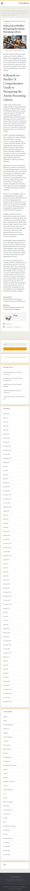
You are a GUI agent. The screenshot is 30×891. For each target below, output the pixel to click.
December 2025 (7, 446)
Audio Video (6, 729)
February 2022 (6, 632)
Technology (6, 842)
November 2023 (7, 547)
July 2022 (5, 612)
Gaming (5, 773)
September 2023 (7, 555)
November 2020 (7, 693)
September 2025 (7, 458)
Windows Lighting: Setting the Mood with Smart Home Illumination (13, 308)
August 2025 (6, 462)
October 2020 (6, 697)
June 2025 (5, 470)
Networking (6, 806)
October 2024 (6, 503)
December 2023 (7, 543)
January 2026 (6, 442)
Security (5, 818)
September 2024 (7, 507)
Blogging (5, 733)
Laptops (5, 798)
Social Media (6, 830)
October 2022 (6, 600)
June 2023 (5, 567)
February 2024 (6, 535)
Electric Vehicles (7, 749)
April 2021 (5, 673)
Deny (23, 21)
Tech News (24, 3)
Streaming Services (8, 838)
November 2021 (7, 645)
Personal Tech (6, 814)
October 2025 (6, 454)
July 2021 (5, 661)
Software (5, 834)
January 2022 (6, 636)
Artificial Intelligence (8, 724)
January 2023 (6, 588)
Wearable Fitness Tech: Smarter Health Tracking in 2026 (12, 379)
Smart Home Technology (9, 826)
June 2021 (5, 665)
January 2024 (6, 539)
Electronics (6, 753)
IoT (4, 793)
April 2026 (5, 430)
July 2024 (5, 515)
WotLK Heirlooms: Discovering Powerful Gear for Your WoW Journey (14, 300)
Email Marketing (7, 757)
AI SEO (5, 716)
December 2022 (7, 592)
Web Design (6, 850)
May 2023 (5, 572)
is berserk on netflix (13, 327)
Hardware (5, 777)
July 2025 (5, 466)
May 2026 (5, 426)
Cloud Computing (7, 737)
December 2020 (7, 689)
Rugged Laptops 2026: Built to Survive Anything (12, 385)
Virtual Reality (6, 846)
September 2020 (7, 701)
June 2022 (5, 616)
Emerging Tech (7, 761)
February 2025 (6, 486)
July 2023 (5, 563)
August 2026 (6, 413)
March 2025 (6, 482)
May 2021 (5, 669)
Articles (5, 720)
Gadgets (5, 769)
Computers (6, 741)
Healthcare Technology (8, 781)
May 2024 (5, 523)
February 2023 (6, 584)
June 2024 (5, 519)
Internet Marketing (8, 789)
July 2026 (5, 418)
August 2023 (6, 559)
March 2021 (6, 677)
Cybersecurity (6, 745)
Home (3, 11)
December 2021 (7, 640)
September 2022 (7, 604)
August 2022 (6, 608)
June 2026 (5, 422)
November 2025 (7, 450)
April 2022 (5, 624)
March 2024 (6, 531)
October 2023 (6, 551)
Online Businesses (7, 810)
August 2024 (6, 511)
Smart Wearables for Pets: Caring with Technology (12, 373)
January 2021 (6, 685)
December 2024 (7, 495)
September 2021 (7, 653)
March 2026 (6, 434)
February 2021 (6, 681)
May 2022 (5, 620)
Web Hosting (6, 854)
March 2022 (6, 628)
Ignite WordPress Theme (13, 887)
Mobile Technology (8, 802)
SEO (4, 822)
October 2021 (6, 649)
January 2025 (6, 490)
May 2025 (5, 474)
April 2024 (5, 527)
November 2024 (7, 499)
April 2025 (5, 478)
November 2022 (7, 596)
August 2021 (6, 657)
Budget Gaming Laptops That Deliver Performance (12, 391)
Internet (11, 11)
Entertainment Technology (9, 765)
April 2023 (5, 576)
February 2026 (6, 438)
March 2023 (6, 580)
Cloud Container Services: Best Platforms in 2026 (14, 397)
